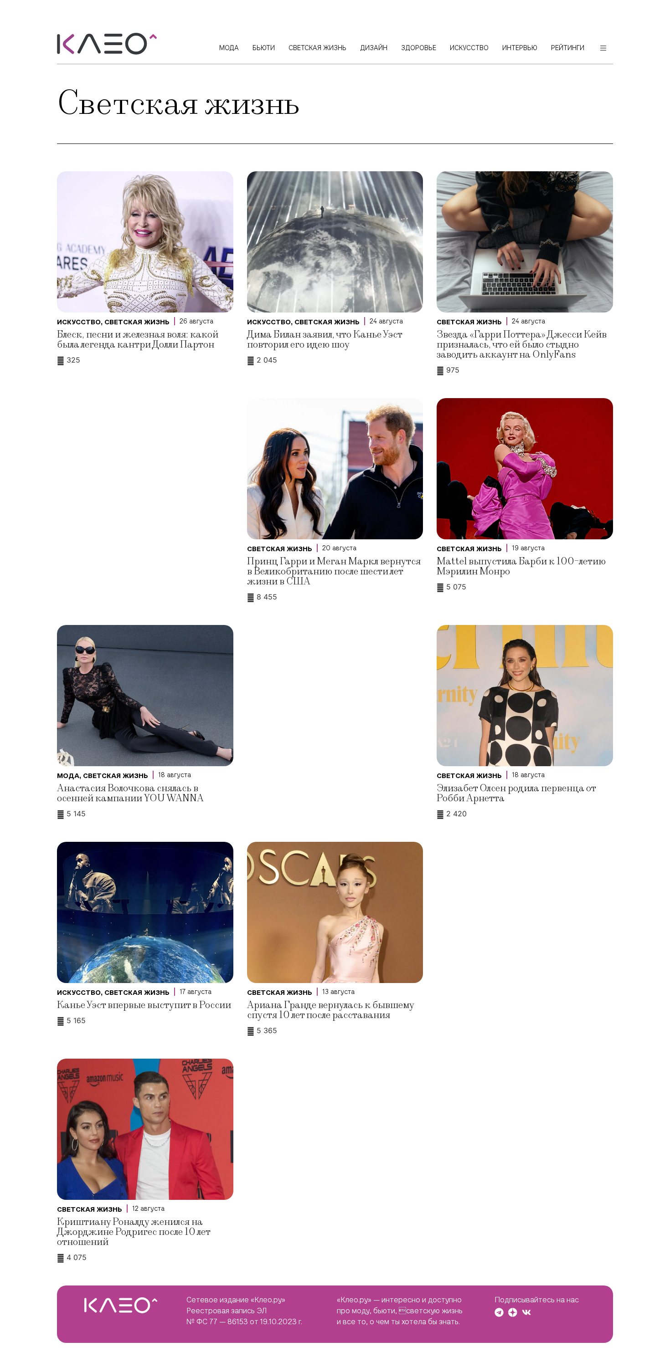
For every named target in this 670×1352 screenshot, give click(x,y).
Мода (68, 776)
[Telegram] (499, 1312)
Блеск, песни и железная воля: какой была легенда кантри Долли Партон (137, 339)
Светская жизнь (137, 322)
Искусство (79, 322)
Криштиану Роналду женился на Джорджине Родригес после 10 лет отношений (133, 1232)
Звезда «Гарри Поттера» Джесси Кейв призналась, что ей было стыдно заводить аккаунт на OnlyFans (522, 344)
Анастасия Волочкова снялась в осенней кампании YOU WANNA (130, 793)
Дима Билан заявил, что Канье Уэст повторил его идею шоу (324, 339)
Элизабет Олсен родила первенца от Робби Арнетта (516, 793)
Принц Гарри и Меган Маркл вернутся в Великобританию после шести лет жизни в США (334, 571)
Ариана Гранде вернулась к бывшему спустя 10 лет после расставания (330, 1010)
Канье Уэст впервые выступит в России (144, 1005)
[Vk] (526, 1312)
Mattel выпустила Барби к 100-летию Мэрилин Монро (521, 566)
